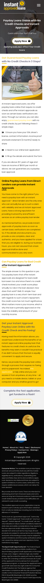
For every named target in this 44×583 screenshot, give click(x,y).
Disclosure (35, 447)
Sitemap (33, 450)
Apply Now (20, 41)
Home (5, 447)
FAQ (21, 447)
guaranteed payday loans (19, 120)
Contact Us (23, 450)
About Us (14, 447)
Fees (27, 447)
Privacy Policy (10, 450)
